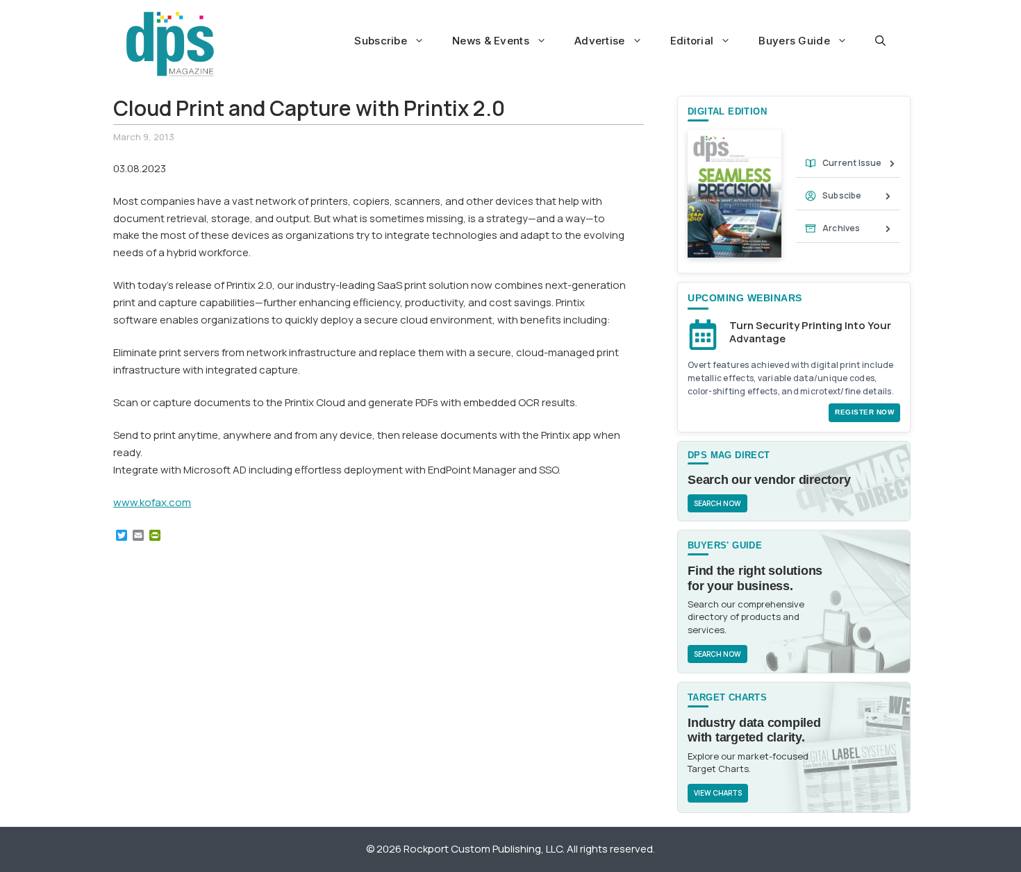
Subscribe (380, 40)
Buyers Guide (794, 40)
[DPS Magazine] (170, 44)
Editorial (692, 40)
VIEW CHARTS (718, 793)
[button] (880, 41)
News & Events (490, 40)
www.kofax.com (152, 502)
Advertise (599, 40)
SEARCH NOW (717, 503)
